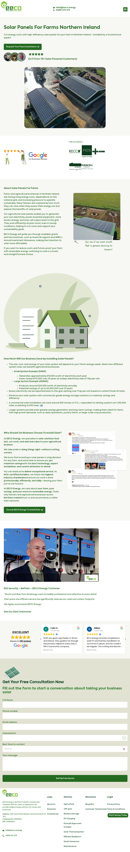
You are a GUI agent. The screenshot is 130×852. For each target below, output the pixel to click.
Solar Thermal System (74, 832)
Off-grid (68, 809)
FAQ (92, 804)
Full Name (8, 700)
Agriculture (69, 804)
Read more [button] (48, 650)
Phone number (10, 711)
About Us (51, 804)
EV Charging (69, 819)
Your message (10, 756)
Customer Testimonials (96, 809)
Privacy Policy (113, 804)
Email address (10, 722)
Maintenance (70, 846)
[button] (125, 9)
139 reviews (25, 641)
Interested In (9, 733)
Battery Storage (71, 814)
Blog (87, 804)
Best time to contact (14, 744)
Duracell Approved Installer (72, 825)
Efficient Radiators (72, 837)
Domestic (51, 809)
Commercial (53, 814)
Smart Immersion (71, 841)
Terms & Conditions (116, 809)
